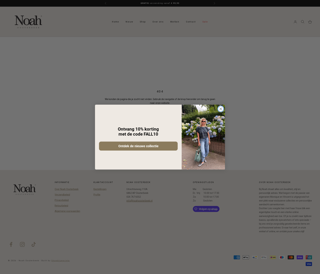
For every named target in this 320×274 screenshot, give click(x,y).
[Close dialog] (221, 109)
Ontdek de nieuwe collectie (138, 146)
